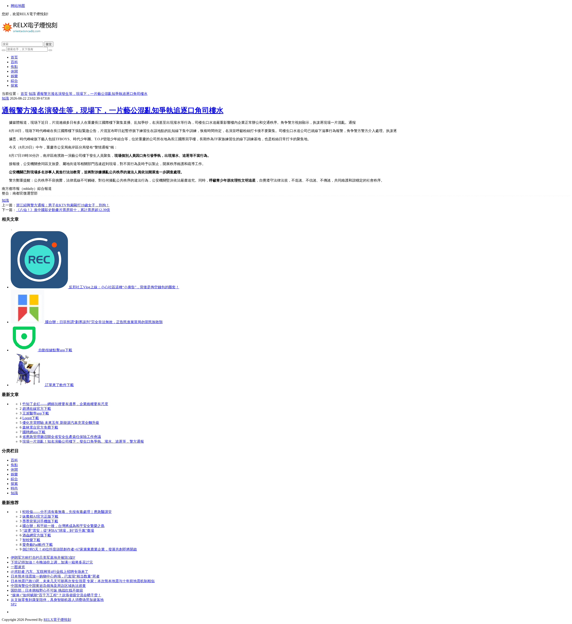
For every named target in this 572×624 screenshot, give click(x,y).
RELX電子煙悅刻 (57, 620)
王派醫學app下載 (35, 413)
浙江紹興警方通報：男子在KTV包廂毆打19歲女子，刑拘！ (62, 205)
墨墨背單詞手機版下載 (40, 521)
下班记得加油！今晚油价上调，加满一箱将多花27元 (52, 562)
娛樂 (14, 76)
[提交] (50, 50)
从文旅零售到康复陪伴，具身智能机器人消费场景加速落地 (57, 600)
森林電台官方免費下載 (40, 427)
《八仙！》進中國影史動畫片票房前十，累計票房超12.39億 (63, 210)
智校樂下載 (31, 540)
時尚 (14, 488)
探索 (14, 85)
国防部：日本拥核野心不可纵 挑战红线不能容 (47, 590)
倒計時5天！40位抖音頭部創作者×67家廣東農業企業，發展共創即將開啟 (79, 549)
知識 (32, 94)
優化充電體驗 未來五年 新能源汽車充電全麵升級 (60, 423)
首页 (14, 57)
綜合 (14, 81)
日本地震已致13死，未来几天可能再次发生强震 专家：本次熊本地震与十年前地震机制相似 (83, 581)
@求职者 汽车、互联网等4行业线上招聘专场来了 (49, 572)
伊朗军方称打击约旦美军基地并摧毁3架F (43, 557)
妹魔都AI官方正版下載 (40, 516)
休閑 (14, 71)
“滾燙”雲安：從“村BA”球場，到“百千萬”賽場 (58, 530)
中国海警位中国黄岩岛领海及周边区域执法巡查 (48, 586)
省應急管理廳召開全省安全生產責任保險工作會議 (61, 437)
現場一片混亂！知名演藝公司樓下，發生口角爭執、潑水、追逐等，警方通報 (83, 441)
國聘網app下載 (33, 432)
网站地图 (18, 6)
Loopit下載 (30, 418)
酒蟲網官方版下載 (36, 535)
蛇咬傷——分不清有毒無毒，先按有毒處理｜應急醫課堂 (67, 512)
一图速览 (18, 567)
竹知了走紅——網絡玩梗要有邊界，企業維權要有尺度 (65, 404)
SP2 (14, 604)
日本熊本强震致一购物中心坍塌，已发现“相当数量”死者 (55, 576)
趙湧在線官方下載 (36, 408)
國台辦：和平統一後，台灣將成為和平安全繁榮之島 (63, 526)
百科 (14, 62)
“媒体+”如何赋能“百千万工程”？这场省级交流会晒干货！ (56, 595)
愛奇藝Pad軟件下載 (37, 545)
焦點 (14, 67)
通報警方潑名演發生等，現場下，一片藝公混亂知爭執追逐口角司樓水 (92, 94)
